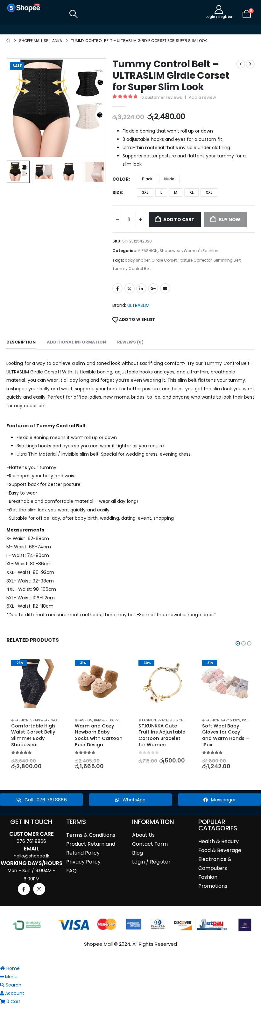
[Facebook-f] (24, 889)
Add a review (202, 97)
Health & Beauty (218, 841)
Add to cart (178, 219)
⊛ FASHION (148, 250)
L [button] (161, 192)
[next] (250, 64)
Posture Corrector (195, 260)
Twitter (129, 288)
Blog (137, 853)
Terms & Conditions (90, 835)
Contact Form (150, 844)
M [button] (175, 192)
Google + (153, 288)
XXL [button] (209, 192)
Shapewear (170, 250)
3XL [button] (145, 192)
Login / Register (151, 861)
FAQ (71, 870)
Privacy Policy (83, 861)
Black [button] (147, 179)
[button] (73, 14)
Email (165, 288)
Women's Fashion (201, 250)
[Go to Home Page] (8, 40)
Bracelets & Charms (175, 720)
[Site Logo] (23, 7)
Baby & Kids (103, 720)
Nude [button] (169, 179)
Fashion (207, 877)
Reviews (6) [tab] (130, 342)
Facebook (117, 288)
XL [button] (191, 192)
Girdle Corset (164, 260)
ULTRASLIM (138, 305)
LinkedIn (141, 288)
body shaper (137, 260)
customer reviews (161, 97)
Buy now (230, 219)
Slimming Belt (227, 260)
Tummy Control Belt (131, 268)
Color (120, 179)
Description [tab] (21, 342)
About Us (143, 835)
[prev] (240, 64)
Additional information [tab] (76, 342)
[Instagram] (39, 889)
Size (117, 192)
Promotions (212, 886)
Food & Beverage (219, 850)
